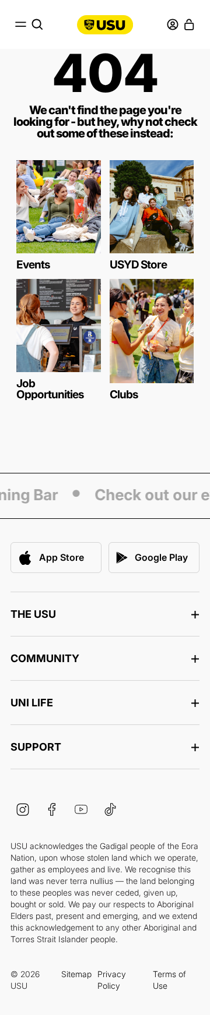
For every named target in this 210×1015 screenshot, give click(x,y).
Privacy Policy (111, 980)
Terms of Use (169, 980)
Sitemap (76, 974)
